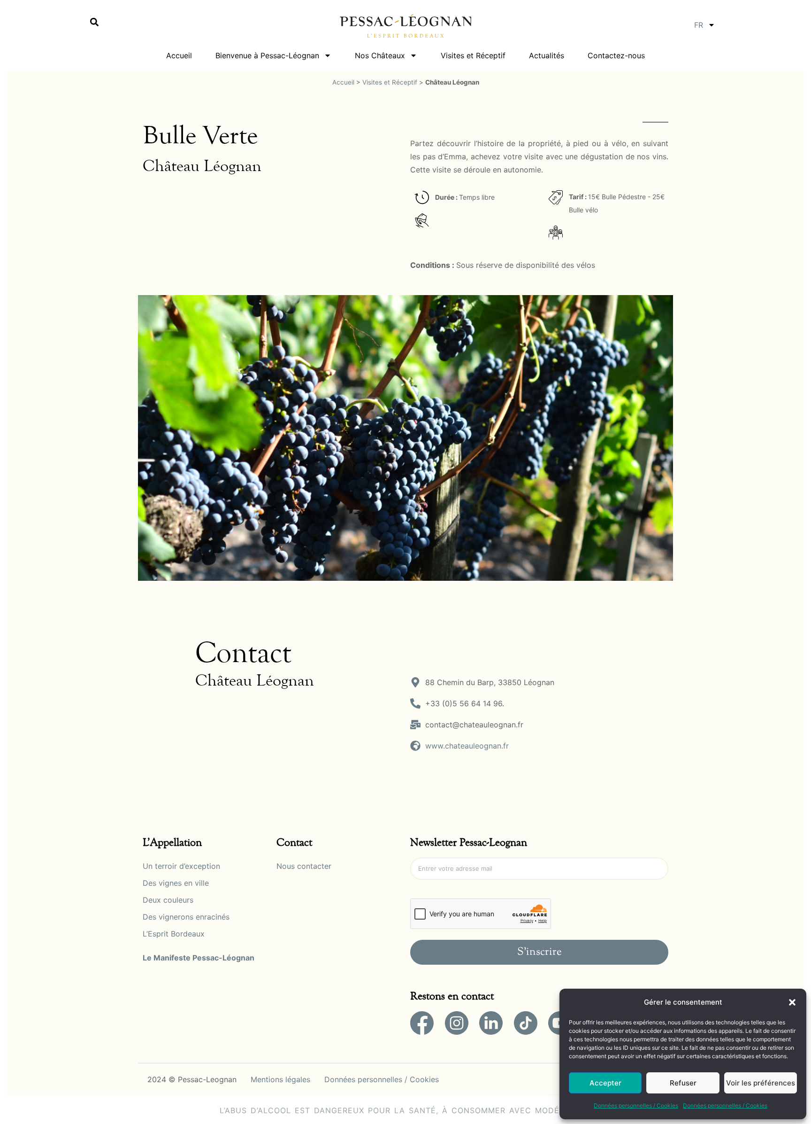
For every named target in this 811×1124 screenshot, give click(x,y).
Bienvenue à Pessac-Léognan (267, 55)
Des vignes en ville (176, 883)
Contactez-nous (616, 55)
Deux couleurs (168, 900)
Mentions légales (280, 1079)
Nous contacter (303, 866)
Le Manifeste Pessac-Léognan (198, 957)
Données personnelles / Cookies (636, 1105)
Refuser (683, 1082)
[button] (792, 1002)
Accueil (179, 55)
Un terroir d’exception (181, 866)
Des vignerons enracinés (186, 916)
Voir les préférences (760, 1082)
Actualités (546, 55)
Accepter (605, 1082)
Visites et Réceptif (473, 55)
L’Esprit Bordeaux (174, 933)
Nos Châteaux (380, 55)
